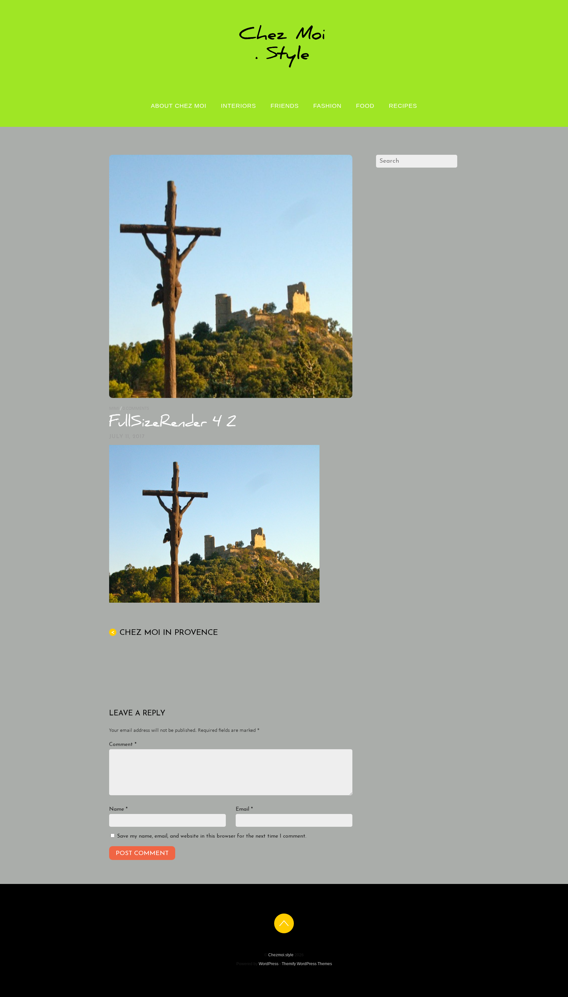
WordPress (268, 964)
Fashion (327, 106)
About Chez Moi (178, 106)
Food (365, 106)
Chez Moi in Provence (164, 633)
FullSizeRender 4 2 (172, 423)
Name (118, 809)
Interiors (238, 106)
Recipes (403, 106)
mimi (114, 408)
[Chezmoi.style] (284, 67)
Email (244, 809)
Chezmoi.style (281, 955)
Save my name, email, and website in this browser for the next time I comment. (211, 836)
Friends (285, 106)
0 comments (136, 408)
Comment (122, 744)
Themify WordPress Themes (307, 964)
